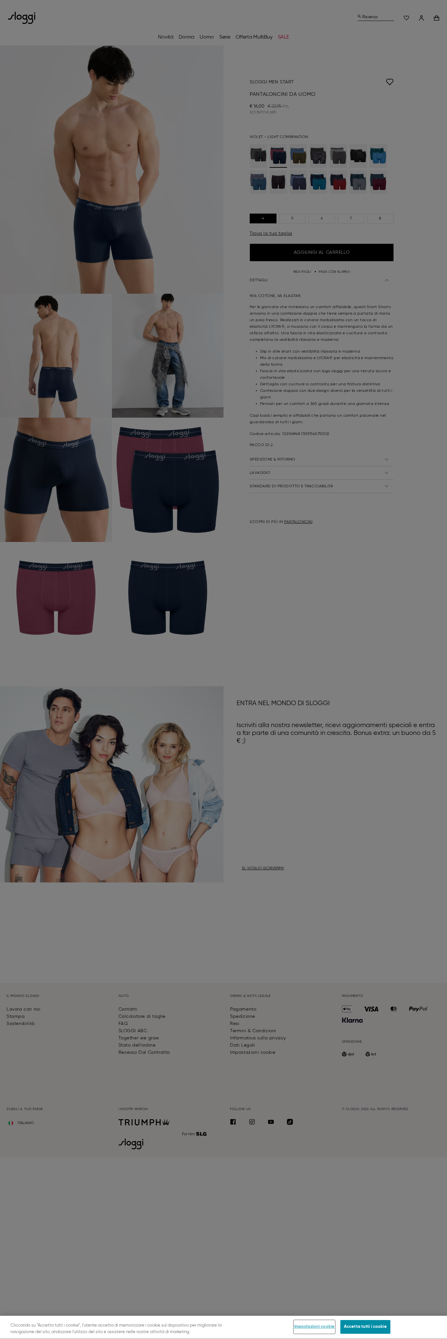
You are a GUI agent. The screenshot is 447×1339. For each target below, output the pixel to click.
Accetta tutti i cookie (365, 1327)
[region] (223, 1327)
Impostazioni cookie (314, 1327)
